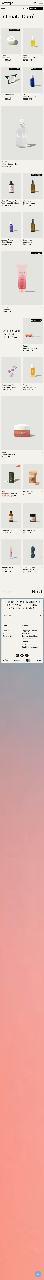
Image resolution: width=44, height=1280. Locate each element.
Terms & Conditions (30, 636)
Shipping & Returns (29, 631)
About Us (6, 633)
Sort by (26, 8)
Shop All (6, 631)
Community (7, 636)
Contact (25, 641)
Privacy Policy (27, 639)
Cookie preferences (30, 647)
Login (24, 644)
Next (37, 591)
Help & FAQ (26, 633)
